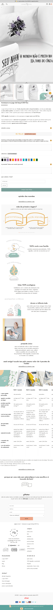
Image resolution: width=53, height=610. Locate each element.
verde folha (37, 159)
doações (29, 563)
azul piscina (31, 159)
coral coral (18, 159)
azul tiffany (23, 159)
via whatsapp (10, 540)
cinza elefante (5, 159)
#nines (3, 566)
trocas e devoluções (6, 583)
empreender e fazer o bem (33, 566)
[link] (6, 91)
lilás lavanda (8, 159)
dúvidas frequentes (6, 576)
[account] (47, 4)
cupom (3, 561)
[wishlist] (2, 7)
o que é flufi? (5, 558)
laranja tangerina (13, 159)
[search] (6, 4)
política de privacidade (32, 568)
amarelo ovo (34, 159)
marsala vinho (10, 159)
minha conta (29, 531)
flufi (28, 534)
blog (3, 563)
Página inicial (17, 523)
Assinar (26, 518)
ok (21, 608)
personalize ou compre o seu (26, 201)
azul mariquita (26, 159)
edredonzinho (30, 538)
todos (28, 546)
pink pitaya (16, 159)
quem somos (30, 558)
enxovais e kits (30, 543)
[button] (4, 105)
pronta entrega (30, 541)
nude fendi (29, 159)
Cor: (5, 157)
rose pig (21, 159)
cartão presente (30, 548)
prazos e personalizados (7, 585)
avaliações (29, 551)
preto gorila (2, 159)
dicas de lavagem (6, 581)
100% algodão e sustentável (33, 561)
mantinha (29, 536)
